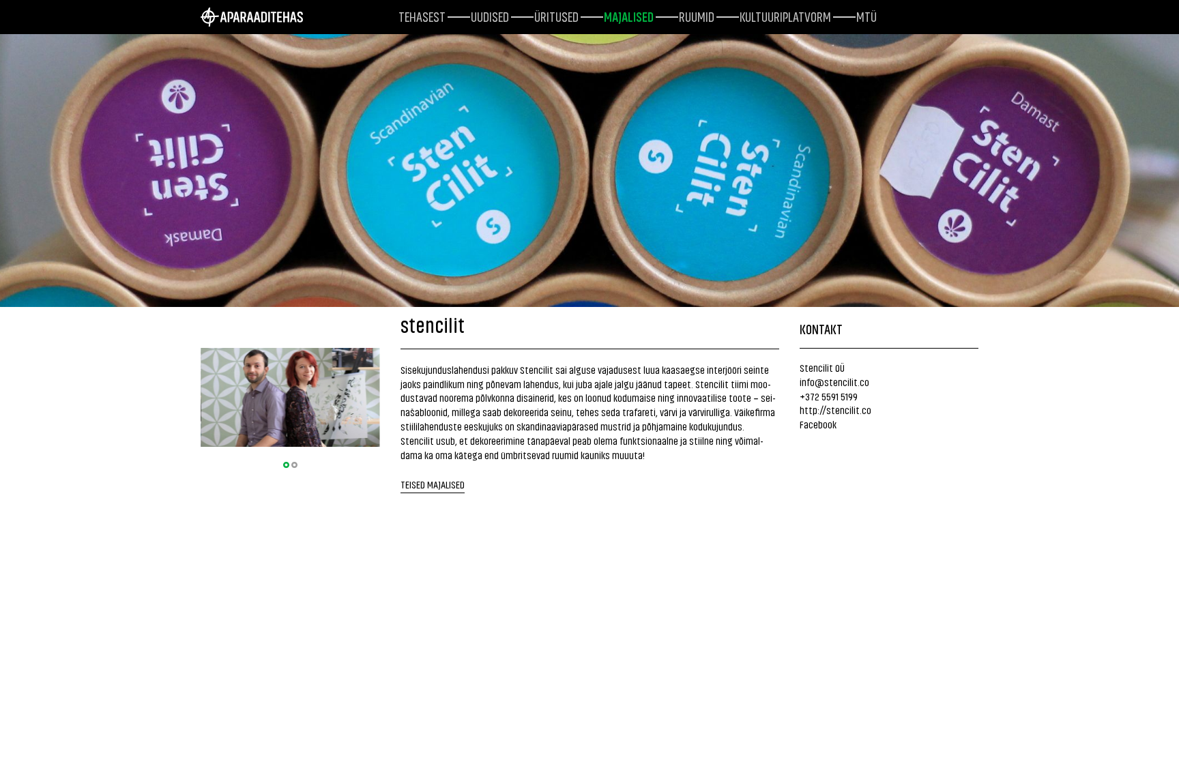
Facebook (818, 423)
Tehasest (422, 16)
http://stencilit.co (835, 409)
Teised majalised (433, 484)
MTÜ (866, 16)
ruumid (696, 16)
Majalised (629, 16)
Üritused (556, 16)
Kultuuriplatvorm (785, 16)
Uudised (490, 16)
